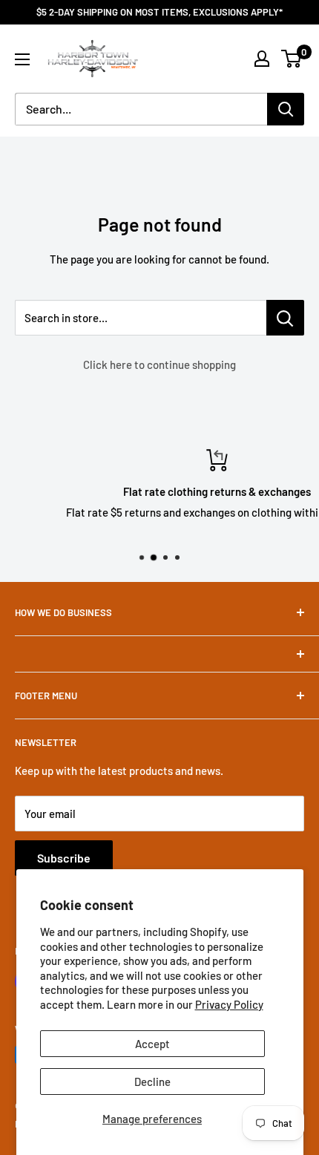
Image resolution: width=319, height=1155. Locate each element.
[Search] (285, 109)
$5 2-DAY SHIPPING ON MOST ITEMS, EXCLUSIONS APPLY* (159, 12)
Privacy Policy (229, 1004)
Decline (152, 1081)
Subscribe (64, 858)
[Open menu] (22, 59)
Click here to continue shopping (159, 364)
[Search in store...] (285, 318)
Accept (152, 1043)
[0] (292, 59)
